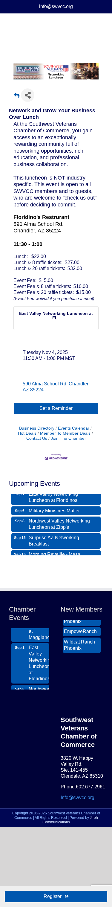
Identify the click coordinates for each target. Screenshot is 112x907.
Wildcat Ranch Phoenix (79, 644)
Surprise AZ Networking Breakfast (54, 540)
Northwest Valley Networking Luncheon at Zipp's (59, 523)
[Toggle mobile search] (90, 22)
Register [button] (53, 896)
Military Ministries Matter (54, 509)
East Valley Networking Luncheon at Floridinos (53, 496)
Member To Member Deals (65, 433)
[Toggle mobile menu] (100, 22)
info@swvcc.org (56, 6)
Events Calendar (73, 428)
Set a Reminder (56, 408)
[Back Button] (16, 97)
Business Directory (36, 428)
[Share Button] (27, 95)
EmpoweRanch (80, 630)
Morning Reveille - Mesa (54, 553)
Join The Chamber (68, 438)
